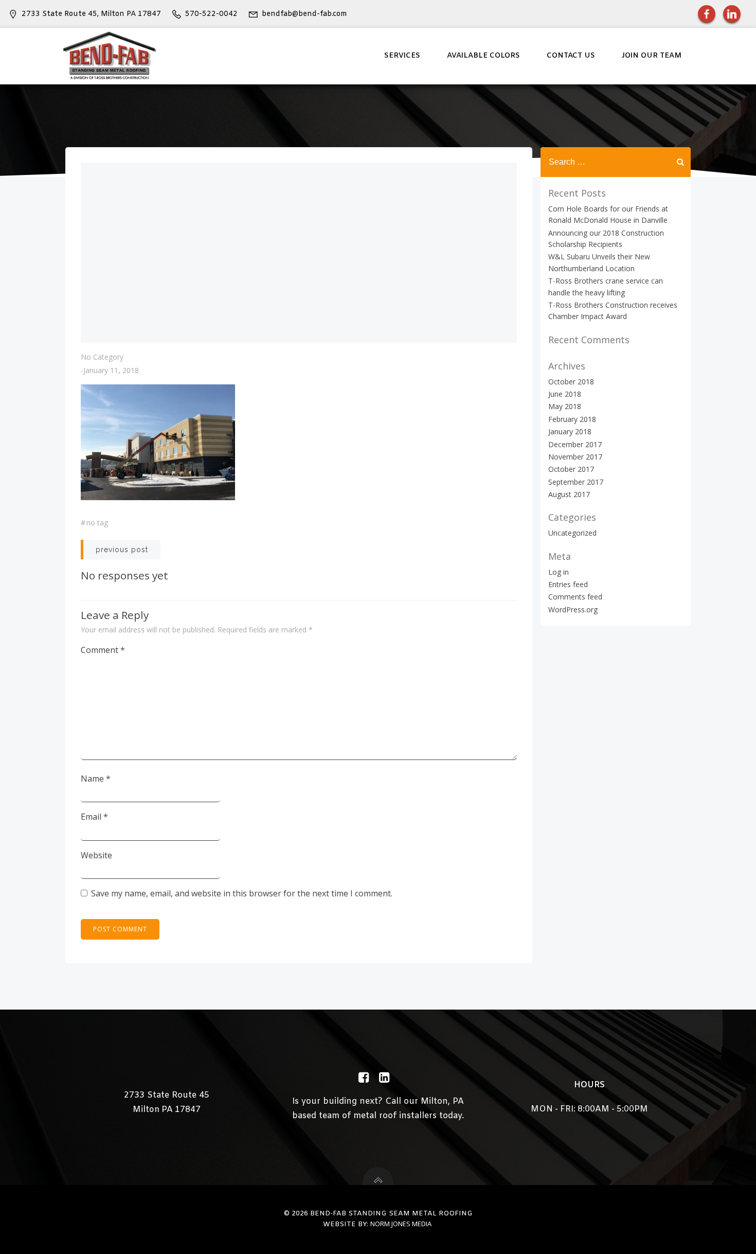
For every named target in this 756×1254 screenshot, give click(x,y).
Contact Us (571, 56)
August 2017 (569, 494)
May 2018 (564, 406)
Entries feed (568, 584)
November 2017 (575, 457)
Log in (558, 572)
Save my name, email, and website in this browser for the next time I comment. (241, 893)
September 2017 (575, 482)
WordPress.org (573, 609)
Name (96, 778)
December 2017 (575, 444)
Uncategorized (572, 533)
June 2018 (564, 394)
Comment (103, 650)
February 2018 (572, 419)
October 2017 (571, 469)
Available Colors (483, 56)
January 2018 (569, 431)
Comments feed (575, 597)
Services (402, 56)
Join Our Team (651, 56)
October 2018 (571, 381)
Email (94, 816)
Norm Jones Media (400, 1223)
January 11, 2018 (111, 370)
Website (96, 855)
